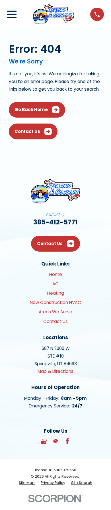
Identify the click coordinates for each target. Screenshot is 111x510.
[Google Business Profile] (44, 441)
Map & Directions (55, 371)
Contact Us (27, 131)
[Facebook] (67, 441)
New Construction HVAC (55, 302)
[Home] (53, 14)
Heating (55, 293)
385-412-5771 (55, 222)
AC (55, 284)
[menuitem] (27, 483)
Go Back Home (31, 109)
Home (55, 274)
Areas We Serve (55, 312)
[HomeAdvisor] (55, 441)
